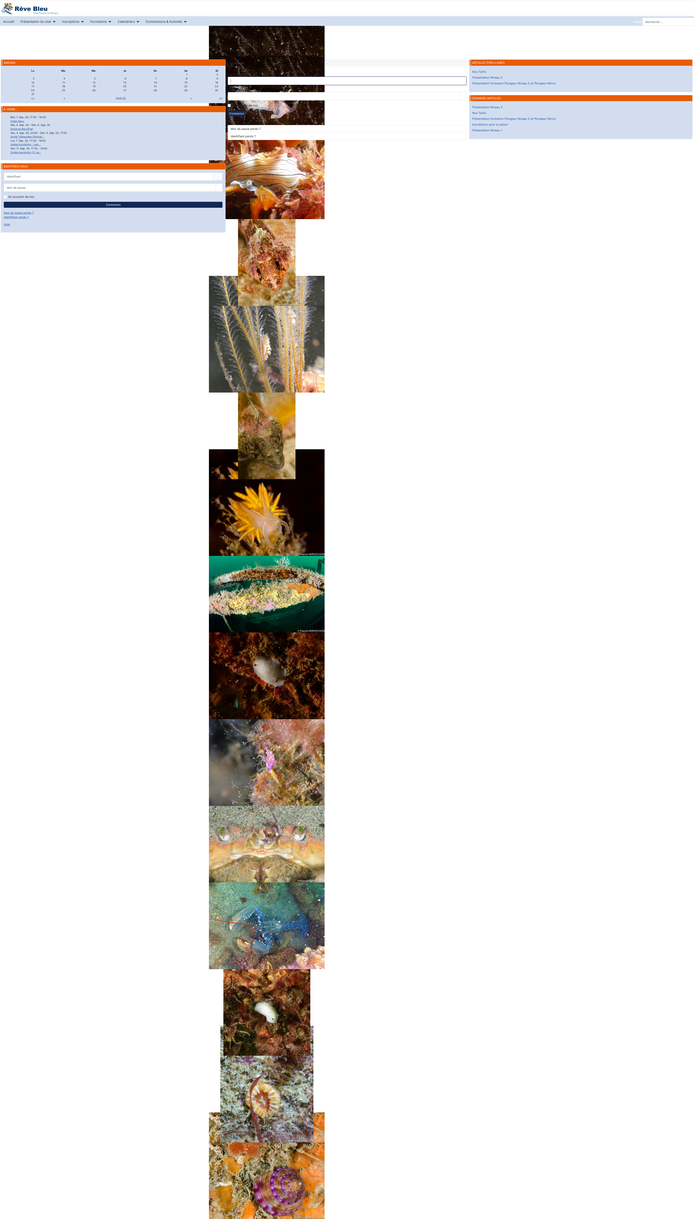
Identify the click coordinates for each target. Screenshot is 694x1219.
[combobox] (668, 22)
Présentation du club (35, 21)
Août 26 (121, 98)
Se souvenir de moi (21, 197)
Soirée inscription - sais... (25, 144)
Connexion (113, 204)
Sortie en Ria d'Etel (21, 128)
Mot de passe (238, 90)
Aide (7, 224)
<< (32, 98)
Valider (637, 22)
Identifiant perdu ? (16, 217)
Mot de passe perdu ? (19, 213)
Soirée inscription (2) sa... (25, 152)
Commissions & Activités (164, 21)
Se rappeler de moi (245, 105)
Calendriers (126, 21)
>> (220, 98)
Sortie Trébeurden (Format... (27, 136)
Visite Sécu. (17, 121)
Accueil (8, 21)
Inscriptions (70, 21)
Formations (98, 21)
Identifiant (236, 74)
